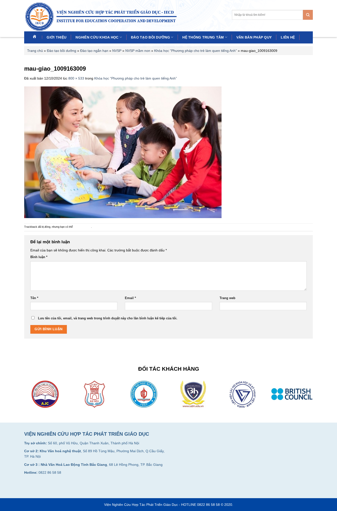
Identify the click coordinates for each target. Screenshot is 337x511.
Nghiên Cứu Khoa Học (96, 37)
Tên (34, 298)
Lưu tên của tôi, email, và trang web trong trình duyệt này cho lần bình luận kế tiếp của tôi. (107, 318)
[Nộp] (308, 15)
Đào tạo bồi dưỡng (150, 37)
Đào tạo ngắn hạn (94, 51)
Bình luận (38, 257)
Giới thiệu (56, 37)
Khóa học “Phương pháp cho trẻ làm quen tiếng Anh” (195, 51)
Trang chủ (35, 51)
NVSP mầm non (137, 51)
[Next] (314, 397)
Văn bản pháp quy (254, 37)
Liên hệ (288, 37)
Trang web (227, 298)
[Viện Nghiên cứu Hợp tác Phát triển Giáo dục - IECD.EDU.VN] (102, 16)
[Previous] (23, 397)
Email (130, 298)
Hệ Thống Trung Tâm (203, 37)
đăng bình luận (82, 226)
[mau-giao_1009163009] (123, 152)
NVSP (116, 51)
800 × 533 (76, 78)
